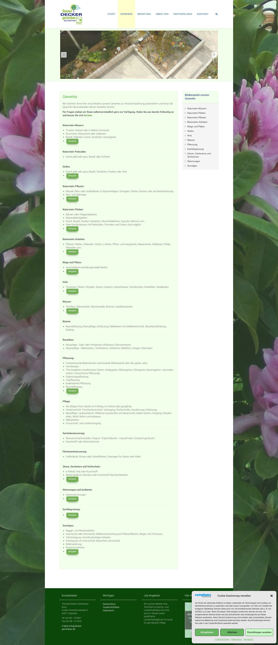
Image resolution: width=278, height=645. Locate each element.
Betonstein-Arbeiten (197, 122)
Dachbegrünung (195, 149)
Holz (189, 135)
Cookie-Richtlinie (222, 639)
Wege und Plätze (196, 126)
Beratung (144, 14)
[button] (271, 595)
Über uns (162, 14)
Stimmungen (193, 161)
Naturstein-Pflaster (196, 117)
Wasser (191, 140)
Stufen (190, 131)
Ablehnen (232, 632)
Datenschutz (236, 639)
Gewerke (126, 14)
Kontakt (203, 14)
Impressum (248, 639)
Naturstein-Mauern (196, 108)
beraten (88, 115)
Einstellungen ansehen (259, 632)
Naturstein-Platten (196, 113)
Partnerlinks (182, 14)
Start (111, 14)
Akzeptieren (206, 632)
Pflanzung (192, 144)
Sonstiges (192, 165)
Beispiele (72, 141)
